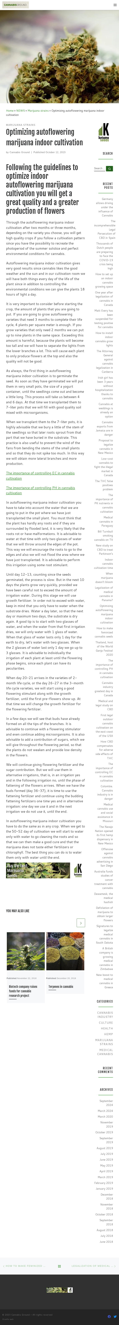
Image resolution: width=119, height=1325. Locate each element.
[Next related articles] (81, 923)
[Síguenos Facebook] (109, 1316)
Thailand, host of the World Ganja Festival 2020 (104, 648)
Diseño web (8, 1319)
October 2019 (104, 1132)
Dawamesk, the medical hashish (103, 898)
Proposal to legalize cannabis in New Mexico (105, 446)
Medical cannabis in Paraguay (106, 521)
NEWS (20, 111)
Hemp (108, 1034)
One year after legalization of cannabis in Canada (104, 298)
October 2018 (104, 1214)
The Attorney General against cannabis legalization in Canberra (104, 361)
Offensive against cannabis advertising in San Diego (105, 857)
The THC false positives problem (104, 485)
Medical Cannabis (105, 1052)
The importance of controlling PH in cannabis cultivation (104, 669)
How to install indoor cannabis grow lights (104, 339)
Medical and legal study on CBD (104, 705)
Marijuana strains (38, 111)
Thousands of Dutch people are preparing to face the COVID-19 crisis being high (104, 256)
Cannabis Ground (20, 152)
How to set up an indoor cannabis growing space (104, 280)
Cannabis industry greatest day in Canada (104, 689)
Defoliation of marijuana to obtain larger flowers (104, 914)
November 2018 (106, 1207)
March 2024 (105, 1111)
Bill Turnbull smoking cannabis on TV (103, 536)
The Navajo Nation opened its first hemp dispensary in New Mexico (104, 835)
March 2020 (105, 1117)
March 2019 (105, 1177)
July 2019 (106, 1154)
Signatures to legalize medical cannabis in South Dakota (104, 934)
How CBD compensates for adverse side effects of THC (104, 750)
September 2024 (106, 1103)
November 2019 (106, 1124)
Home (9, 111)
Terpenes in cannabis (60, 987)
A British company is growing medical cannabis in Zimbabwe (106, 958)
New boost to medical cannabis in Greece (104, 981)
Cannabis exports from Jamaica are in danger (104, 428)
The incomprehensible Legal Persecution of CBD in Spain (104, 229)
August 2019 (105, 1148)
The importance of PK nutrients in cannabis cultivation (103, 503)
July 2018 (106, 1236)
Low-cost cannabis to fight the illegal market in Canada (103, 467)
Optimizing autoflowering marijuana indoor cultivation (104, 614)
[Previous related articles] (72, 923)
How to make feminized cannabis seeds (104, 632)
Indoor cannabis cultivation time (103, 564)
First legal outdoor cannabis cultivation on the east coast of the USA (104, 725)
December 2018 (107, 1197)
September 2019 (106, 1140)
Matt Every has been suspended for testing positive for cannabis (103, 319)
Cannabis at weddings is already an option (105, 410)
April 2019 (106, 1171)
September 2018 (106, 1222)
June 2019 (106, 1160)
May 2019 (106, 1165)
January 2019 (104, 1189)
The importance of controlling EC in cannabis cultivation (104, 772)
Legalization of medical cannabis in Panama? (104, 594)
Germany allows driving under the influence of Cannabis (104, 207)
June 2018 (106, 1242)
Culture (106, 1023)
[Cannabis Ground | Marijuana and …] (15, 4)
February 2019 (103, 1183)
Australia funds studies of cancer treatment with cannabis (103, 880)
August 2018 (105, 1230)
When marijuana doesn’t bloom (104, 578)
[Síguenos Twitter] (115, 1316)
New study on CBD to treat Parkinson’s (104, 550)
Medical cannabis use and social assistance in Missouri (105, 812)
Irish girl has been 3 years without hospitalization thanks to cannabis (104, 388)
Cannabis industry (105, 1015)
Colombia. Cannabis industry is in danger (105, 792)
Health (107, 1028)
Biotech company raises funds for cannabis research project (23, 991)
